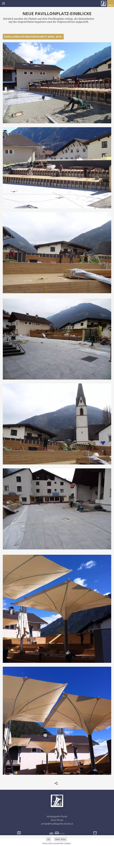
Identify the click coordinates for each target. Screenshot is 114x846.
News (19, 836)
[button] (3, 3)
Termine (95, 836)
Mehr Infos (60, 839)
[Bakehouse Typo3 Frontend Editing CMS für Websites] (57, 834)
